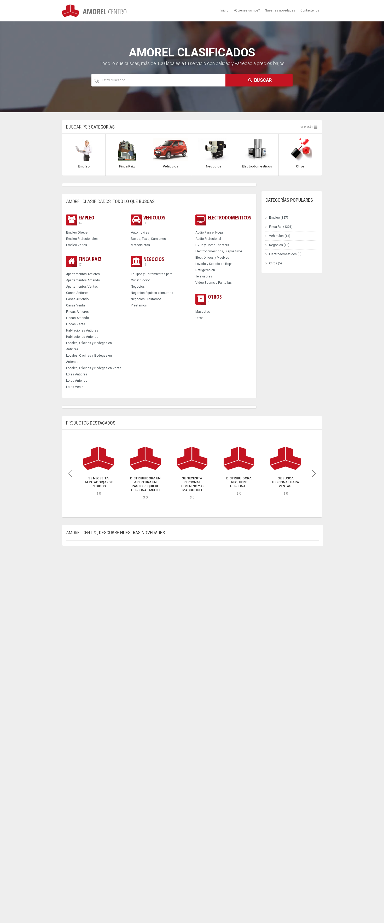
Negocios (153, 261)
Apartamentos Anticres (83, 274)
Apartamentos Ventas (82, 286)
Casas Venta (75, 305)
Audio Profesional (208, 239)
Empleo (86, 219)
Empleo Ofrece (77, 232)
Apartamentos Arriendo (83, 280)
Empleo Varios (76, 245)
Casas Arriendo (77, 299)
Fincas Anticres (77, 312)
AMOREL (104, 11)
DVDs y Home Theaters (212, 245)
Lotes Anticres (76, 374)
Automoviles (140, 232)
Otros (215, 299)
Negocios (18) (279, 245)
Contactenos (309, 10)
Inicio (224, 10)
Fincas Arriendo (77, 318)
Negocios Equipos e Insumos (152, 293)
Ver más (306, 127)
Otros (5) (275, 263)
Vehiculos (154, 219)
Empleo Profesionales (82, 239)
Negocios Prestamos (146, 299)
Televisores (203, 276)
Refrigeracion (205, 270)
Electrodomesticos (229, 219)
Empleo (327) (278, 217)
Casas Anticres (77, 293)
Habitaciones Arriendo (82, 337)
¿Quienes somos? (247, 10)
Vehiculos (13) (279, 236)
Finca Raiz (90, 261)
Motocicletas (140, 245)
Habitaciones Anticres (82, 330)
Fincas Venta (75, 324)
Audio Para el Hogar (209, 232)
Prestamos (139, 305)
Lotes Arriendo (76, 380)
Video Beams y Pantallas (213, 283)
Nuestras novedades (280, 10)
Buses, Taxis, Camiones (148, 239)
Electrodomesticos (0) (285, 254)
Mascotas (202, 312)
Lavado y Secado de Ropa (213, 264)
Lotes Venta (75, 387)
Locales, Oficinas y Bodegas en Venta (93, 368)
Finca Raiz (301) (281, 227)
